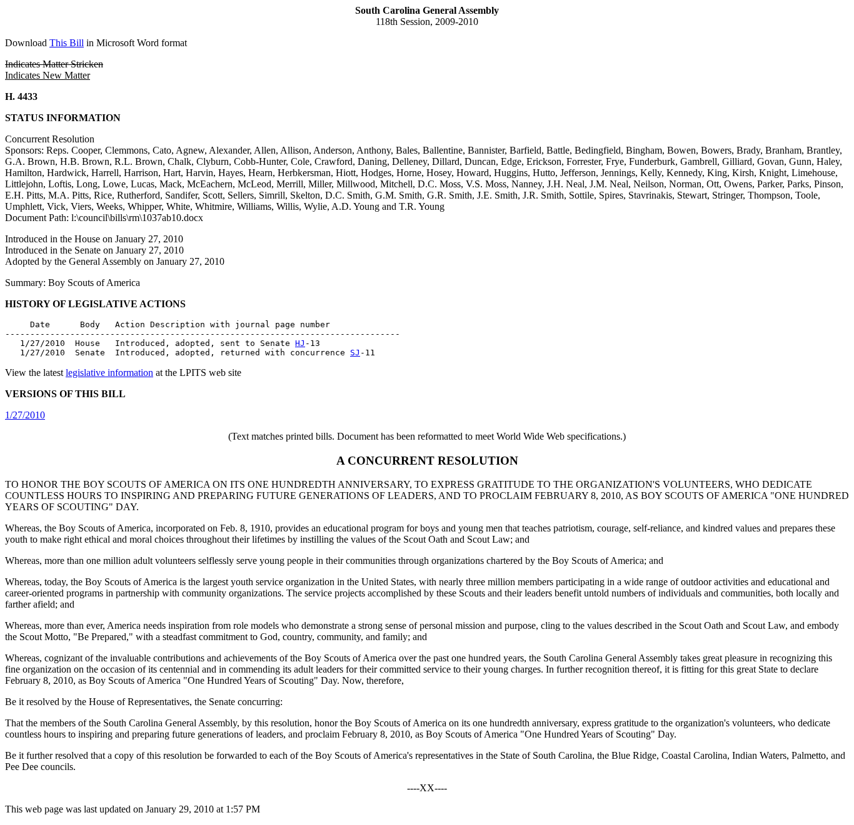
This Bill (66, 42)
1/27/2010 (25, 415)
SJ (355, 352)
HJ (300, 343)
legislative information (109, 372)
